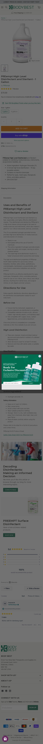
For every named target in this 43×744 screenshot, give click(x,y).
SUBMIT (31, 383)
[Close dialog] (40, 356)
